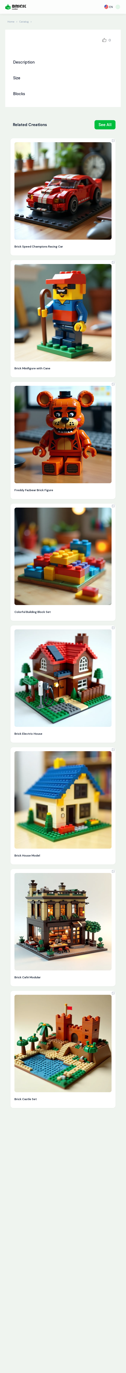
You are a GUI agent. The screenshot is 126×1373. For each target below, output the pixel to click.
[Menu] (118, 7)
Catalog (24, 21)
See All (105, 124)
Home (11, 21)
